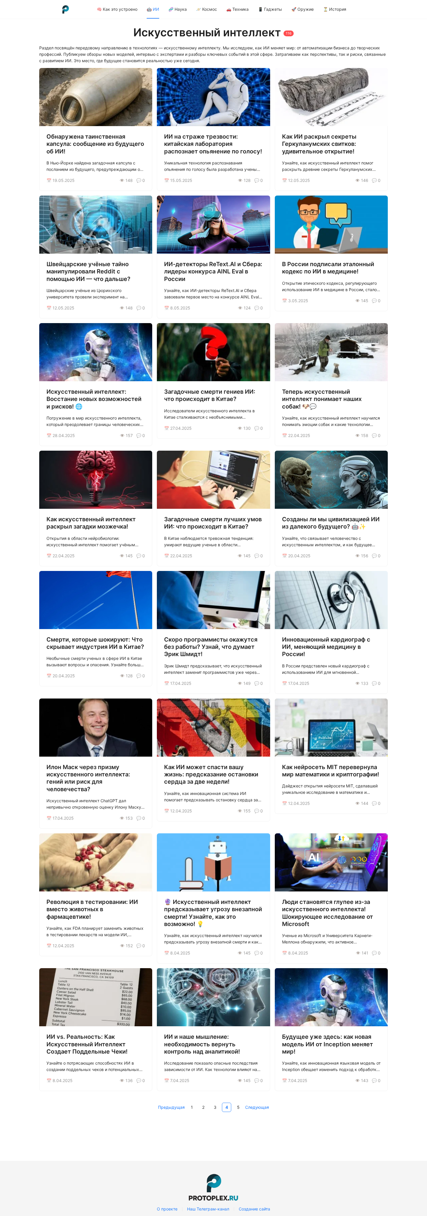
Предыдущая (171, 1107)
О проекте (167, 1208)
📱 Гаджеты (270, 9)
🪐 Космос (206, 9)
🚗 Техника (237, 9)
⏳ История (334, 9)
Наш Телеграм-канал (208, 1208)
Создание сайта (254, 1208)
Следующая (257, 1107)
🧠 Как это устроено (117, 9)
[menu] (240, 9)
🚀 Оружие (302, 9)
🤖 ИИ (153, 9)
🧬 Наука (177, 9)
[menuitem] (117, 9)
